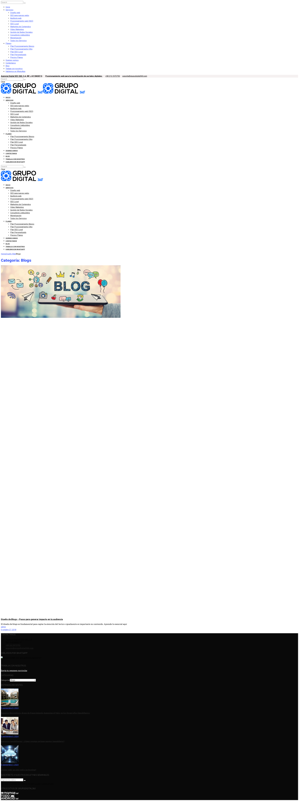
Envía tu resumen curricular (14, 670)
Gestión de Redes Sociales (21, 32)
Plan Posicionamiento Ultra (21, 49)
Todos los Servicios (18, 41)
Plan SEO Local (16, 52)
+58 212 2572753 (112, 76)
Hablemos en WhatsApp (15, 71)
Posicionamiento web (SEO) (21, 21)
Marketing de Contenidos (20, 27)
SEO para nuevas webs (19, 15)
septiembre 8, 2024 (10, 708)
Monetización (15, 38)
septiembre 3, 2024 (10, 765)
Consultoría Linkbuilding (20, 35)
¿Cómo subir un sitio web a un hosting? (18, 770)
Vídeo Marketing (17, 29)
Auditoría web (15, 18)
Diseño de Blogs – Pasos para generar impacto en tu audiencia (32, 619)
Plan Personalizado (18, 55)
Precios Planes (16, 57)
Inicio (8, 7)
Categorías (5, 680)
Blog (7, 66)
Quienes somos (12, 60)
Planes (8, 43)
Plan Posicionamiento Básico (22, 46)
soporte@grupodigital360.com (134, 76)
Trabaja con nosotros (14, 69)
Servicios (9, 10)
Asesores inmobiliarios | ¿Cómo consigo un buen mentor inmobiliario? (32, 741)
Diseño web (15, 13)
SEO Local (14, 24)
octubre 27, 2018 (9, 630)
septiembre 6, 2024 (10, 736)
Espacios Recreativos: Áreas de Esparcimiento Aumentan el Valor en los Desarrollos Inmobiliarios (45, 713)
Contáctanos (11, 63)
